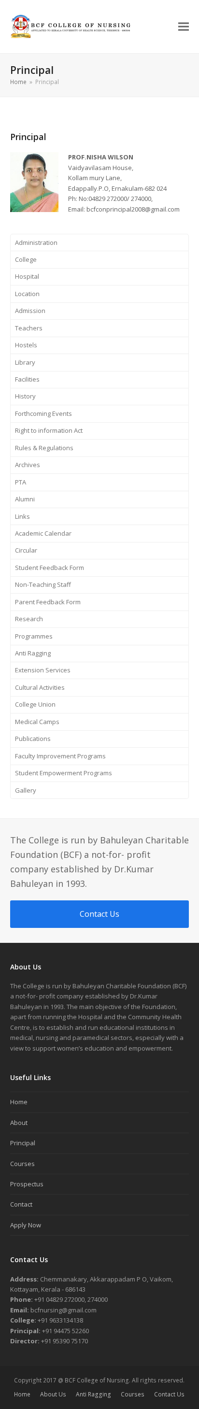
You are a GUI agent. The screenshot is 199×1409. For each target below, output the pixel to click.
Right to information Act (49, 430)
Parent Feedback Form (48, 602)
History (25, 396)
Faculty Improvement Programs (60, 756)
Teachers (29, 328)
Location (27, 293)
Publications (33, 738)
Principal (22, 1143)
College (26, 259)
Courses (22, 1163)
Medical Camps (37, 721)
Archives (27, 464)
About (19, 1122)
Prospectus (26, 1184)
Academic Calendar (43, 533)
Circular (26, 550)
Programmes (34, 636)
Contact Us (169, 1394)
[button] (183, 27)
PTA (20, 482)
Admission (30, 310)
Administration (36, 242)
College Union (35, 704)
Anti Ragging (33, 653)
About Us (53, 1394)
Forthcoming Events (43, 413)
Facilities (27, 379)
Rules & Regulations (44, 447)
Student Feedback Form (49, 567)
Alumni (25, 499)
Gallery (25, 790)
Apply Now (25, 1225)
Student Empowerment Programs (63, 773)
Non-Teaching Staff (43, 584)
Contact (21, 1204)
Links (22, 516)
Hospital (27, 276)
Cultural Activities (40, 687)
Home (19, 1101)
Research (29, 618)
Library (25, 362)
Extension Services (43, 670)
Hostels (26, 345)
